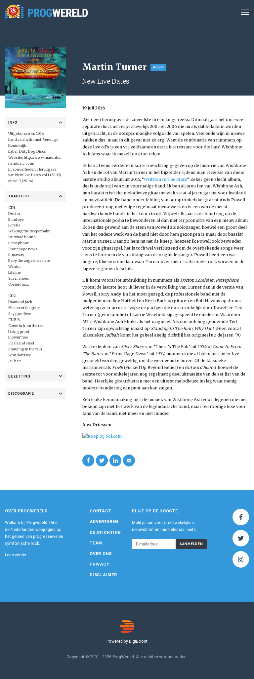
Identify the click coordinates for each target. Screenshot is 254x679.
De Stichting (105, 532)
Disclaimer (103, 575)
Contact (100, 511)
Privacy (99, 564)
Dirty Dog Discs (32, 151)
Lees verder (15, 555)
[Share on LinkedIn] (115, 460)
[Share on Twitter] (102, 460)
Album (158, 67)
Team (96, 543)
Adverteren (104, 521)
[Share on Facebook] (88, 460)
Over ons (101, 553)
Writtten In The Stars (165, 179)
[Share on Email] (129, 460)
